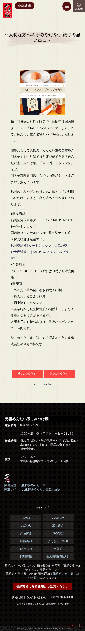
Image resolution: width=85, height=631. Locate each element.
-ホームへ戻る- (42, 384)
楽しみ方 (58, 525)
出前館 (58, 548)
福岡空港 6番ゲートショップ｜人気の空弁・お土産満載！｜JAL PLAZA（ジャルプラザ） (42, 252)
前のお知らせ (27, 373)
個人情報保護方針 (58, 556)
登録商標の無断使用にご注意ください (42, 586)
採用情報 (26, 556)
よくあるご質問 (58, 541)
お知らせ (58, 517)
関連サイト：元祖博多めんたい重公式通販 (32, 489)
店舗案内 (26, 541)
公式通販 (24, 5)
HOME (26, 517)
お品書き (26, 533)
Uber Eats (26, 548)
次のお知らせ (59, 373)
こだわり (26, 525)
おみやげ (58, 533)
